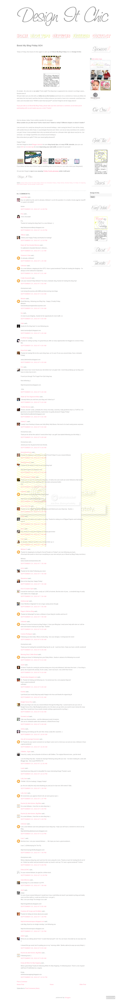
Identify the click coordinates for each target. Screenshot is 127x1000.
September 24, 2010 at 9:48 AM (33, 724)
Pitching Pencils (26, 462)
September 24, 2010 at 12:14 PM (34, 774)
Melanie (23, 298)
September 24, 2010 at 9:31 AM (33, 697)
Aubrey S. (24, 421)
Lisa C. (23, 838)
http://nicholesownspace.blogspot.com (32, 921)
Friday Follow (60, 182)
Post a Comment (22, 981)
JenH (22, 890)
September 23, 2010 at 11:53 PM (34, 240)
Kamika (23, 691)
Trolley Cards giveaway (51, 171)
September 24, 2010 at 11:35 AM (34, 763)
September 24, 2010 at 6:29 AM (33, 458)
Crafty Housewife (26, 278)
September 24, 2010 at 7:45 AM (33, 584)
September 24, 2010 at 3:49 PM (33, 809)
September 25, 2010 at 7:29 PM (33, 917)
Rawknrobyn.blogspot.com (29, 677)
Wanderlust (24, 578)
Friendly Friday (69, 182)
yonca (22, 568)
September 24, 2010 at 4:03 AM (33, 318)
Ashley (23, 729)
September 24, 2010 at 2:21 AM (33, 273)
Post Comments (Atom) (32, 988)
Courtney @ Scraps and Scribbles (31, 911)
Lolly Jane (24, 778)
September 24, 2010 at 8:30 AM (33, 639)
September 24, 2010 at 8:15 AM (33, 629)
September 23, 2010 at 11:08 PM (34, 209)
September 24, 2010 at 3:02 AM (33, 283)
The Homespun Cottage (28, 477)
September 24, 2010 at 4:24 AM (33, 345)
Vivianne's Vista (26, 255)
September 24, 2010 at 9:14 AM (33, 660)
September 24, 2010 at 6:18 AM (33, 447)
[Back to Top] (110, 998)
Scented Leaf (25, 716)
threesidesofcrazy (26, 452)
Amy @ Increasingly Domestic (30, 739)
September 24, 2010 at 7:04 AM (33, 524)
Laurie (23, 768)
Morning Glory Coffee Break (29, 654)
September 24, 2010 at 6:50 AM (33, 501)
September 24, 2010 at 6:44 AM (33, 487)
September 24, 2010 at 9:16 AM (33, 672)
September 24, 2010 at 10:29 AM (34, 747)
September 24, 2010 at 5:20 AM (33, 392)
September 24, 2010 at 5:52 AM (33, 417)
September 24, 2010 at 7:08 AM (33, 544)
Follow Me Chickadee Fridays (48, 182)
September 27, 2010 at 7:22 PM (33, 931)
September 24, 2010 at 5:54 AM (33, 427)
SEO (22, 147)
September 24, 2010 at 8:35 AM (33, 650)
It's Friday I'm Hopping (79, 182)
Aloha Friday (24, 182)
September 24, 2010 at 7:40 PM (33, 852)
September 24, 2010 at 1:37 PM (33, 798)
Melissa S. (24, 549)
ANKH (23, 936)
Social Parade (32, 184)
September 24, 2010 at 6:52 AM (33, 511)
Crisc (22, 539)
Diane (22, 516)
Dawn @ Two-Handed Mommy (30, 245)
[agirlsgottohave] (106, 90)
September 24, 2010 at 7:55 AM (33, 606)
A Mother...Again (26, 751)
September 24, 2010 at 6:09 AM (33, 437)
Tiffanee (23, 235)
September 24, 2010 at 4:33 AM (33, 362)
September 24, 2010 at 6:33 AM (33, 472)
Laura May (24, 197)
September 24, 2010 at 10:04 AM (34, 734)
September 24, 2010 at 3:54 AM (33, 308)
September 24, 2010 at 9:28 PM (33, 865)
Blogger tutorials (37, 144)
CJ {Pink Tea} (25, 338)
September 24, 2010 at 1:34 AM (33, 261)
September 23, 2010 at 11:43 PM (34, 230)
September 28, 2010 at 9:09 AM (33, 958)
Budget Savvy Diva (26, 702)
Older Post (82, 984)
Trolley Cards (39, 184)
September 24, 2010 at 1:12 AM (33, 250)
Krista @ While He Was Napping (31, 963)
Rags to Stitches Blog (27, 611)
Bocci (22, 529)
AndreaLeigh (25, 601)
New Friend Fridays (22, 184)
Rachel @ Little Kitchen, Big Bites (31, 803)
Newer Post (20, 984)
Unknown (24, 265)
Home (52, 984)
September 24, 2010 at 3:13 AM (33, 294)
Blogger (67, 997)
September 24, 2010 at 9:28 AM (33, 687)
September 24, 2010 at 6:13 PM (33, 833)
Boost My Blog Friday (34, 182)
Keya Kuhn (24, 350)
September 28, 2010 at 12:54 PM (34, 977)
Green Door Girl (25, 506)
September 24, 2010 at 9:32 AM (33, 712)
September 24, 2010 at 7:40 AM (33, 573)
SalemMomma (25, 880)
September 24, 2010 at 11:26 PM (34, 875)
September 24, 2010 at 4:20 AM (33, 333)
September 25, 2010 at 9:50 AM (33, 906)
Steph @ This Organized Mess (30, 396)
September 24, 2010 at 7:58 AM (33, 617)
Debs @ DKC (25, 869)
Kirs (22, 367)
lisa (22, 313)
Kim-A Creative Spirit (27, 588)
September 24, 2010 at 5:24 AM (33, 402)
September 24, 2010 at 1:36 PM (33, 788)
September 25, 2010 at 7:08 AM (33, 885)
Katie (22, 323)
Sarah (22, 665)
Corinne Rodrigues (26, 634)
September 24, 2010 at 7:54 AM (33, 596)
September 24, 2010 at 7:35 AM (33, 563)
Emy (22, 214)
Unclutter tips (30, 147)
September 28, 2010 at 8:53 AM (33, 948)
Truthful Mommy (25, 407)
